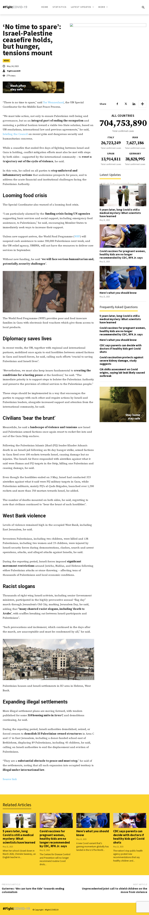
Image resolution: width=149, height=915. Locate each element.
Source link (10, 779)
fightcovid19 (13, 71)
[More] (142, 104)
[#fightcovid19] (16, 7)
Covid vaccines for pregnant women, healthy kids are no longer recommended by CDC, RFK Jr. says (123, 254)
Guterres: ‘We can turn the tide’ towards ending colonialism (33, 890)
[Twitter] (125, 104)
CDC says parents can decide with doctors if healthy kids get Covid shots (121, 349)
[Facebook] (117, 104)
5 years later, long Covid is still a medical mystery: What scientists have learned (120, 213)
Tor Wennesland (53, 102)
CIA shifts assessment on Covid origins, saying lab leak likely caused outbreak (122, 373)
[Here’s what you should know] (123, 277)
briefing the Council (16, 134)
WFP (77, 236)
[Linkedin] (134, 104)
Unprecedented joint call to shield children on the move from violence (114, 890)
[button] (133, 7)
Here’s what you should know (118, 292)
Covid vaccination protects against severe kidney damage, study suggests (121, 361)
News (6, 60)
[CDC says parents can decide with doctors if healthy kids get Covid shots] (129, 820)
